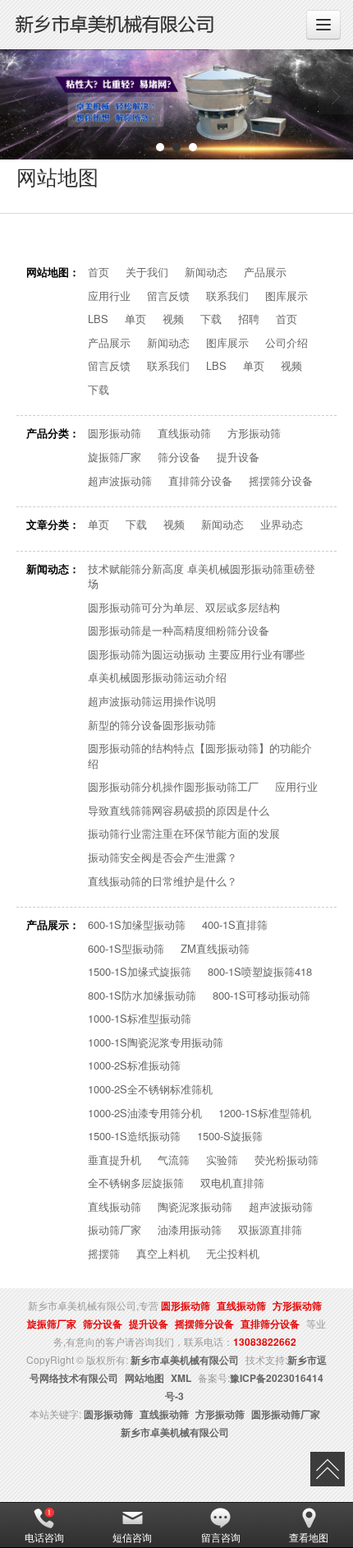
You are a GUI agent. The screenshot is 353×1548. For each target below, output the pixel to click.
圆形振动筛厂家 (285, 1414)
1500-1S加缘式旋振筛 (139, 971)
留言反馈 (168, 296)
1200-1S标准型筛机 (264, 1113)
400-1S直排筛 (235, 924)
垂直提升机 (114, 1160)
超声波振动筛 (120, 481)
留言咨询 (221, 1537)
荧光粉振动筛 (286, 1160)
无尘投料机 (232, 1253)
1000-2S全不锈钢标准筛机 (150, 1089)
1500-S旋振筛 (230, 1136)
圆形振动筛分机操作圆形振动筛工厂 (173, 786)
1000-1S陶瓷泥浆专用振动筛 (155, 1042)
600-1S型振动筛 (126, 948)
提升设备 (238, 457)
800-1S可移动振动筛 (261, 995)
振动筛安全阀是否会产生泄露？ (162, 857)
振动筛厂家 (114, 1229)
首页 (98, 272)
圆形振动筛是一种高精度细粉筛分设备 (178, 630)
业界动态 (281, 524)
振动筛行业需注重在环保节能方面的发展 (184, 833)
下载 (211, 319)
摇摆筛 (104, 1253)
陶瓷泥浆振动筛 (195, 1206)
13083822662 (264, 1341)
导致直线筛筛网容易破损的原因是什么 (178, 810)
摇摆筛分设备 (281, 481)
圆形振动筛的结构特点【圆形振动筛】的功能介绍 (200, 756)
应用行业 (109, 296)
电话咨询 (44, 1537)
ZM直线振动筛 (215, 948)
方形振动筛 (254, 433)
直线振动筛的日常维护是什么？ (162, 881)
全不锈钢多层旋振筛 (136, 1183)
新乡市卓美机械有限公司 (185, 1359)
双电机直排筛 (232, 1183)
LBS (98, 319)
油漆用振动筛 (190, 1229)
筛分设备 (179, 457)
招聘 (248, 319)
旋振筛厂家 (114, 457)
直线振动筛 (184, 433)
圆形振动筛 (114, 433)
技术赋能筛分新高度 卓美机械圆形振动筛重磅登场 (201, 576)
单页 (135, 319)
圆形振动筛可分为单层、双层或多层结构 (184, 607)
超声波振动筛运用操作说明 (152, 701)
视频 (173, 319)
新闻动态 (206, 272)
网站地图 (144, 1377)
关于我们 (147, 272)
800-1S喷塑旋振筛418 (260, 971)
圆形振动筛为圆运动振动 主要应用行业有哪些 (196, 654)
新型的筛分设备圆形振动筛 (152, 725)
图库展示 (286, 296)
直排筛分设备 (200, 481)
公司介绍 (286, 342)
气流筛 (174, 1160)
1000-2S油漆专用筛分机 (145, 1113)
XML (181, 1377)
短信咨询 (132, 1537)
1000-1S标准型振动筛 (139, 1018)
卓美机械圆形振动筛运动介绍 (157, 677)
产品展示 (265, 272)
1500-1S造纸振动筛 (134, 1136)
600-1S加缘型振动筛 (137, 924)
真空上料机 (163, 1253)
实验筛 (222, 1160)
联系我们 (227, 296)
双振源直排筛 (270, 1229)
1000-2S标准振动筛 (134, 1065)
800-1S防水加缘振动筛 (142, 995)
